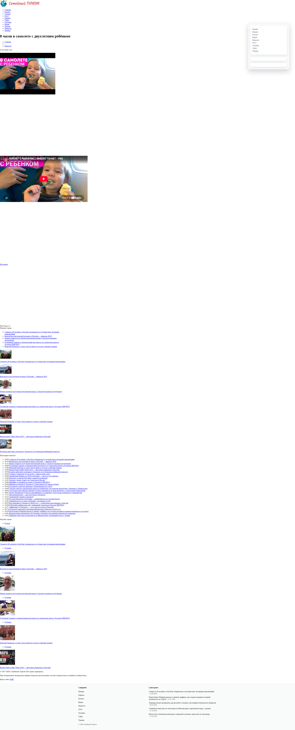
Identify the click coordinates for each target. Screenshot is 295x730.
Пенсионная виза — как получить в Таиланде (27, 495)
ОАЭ (80, 709)
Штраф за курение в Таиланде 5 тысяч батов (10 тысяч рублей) (34, 484)
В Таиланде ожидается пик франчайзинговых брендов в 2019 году (34, 509)
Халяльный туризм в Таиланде (21, 497)
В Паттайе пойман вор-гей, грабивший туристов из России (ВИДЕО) (36, 505)
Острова (8, 548)
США (80, 717)
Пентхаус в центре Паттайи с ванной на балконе (28, 478)
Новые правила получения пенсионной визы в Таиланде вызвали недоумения (31, 392)
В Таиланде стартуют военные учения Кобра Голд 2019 (30, 486)
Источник (4, 264)
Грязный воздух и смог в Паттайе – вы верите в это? (30, 501)
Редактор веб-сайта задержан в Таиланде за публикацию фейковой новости (30, 452)
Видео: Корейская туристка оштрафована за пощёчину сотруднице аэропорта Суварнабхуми (45, 493)
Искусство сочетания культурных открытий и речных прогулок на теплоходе (179, 714)
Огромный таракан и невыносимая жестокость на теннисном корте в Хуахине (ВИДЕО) (35, 407)
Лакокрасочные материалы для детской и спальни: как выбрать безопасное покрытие (41, 513)
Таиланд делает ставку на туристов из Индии (27, 480)
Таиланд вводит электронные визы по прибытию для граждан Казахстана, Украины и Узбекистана (48, 488)
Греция (81, 691)
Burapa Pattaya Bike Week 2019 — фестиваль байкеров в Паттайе (25, 437)
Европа (81, 695)
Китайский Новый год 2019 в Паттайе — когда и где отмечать (33, 476)
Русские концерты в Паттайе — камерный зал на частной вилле (34, 499)
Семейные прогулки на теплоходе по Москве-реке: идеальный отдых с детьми (39, 515)
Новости (8, 46)
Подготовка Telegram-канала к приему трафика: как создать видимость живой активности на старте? (49, 511)
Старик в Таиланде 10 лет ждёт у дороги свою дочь (29, 474)
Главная (8, 42)
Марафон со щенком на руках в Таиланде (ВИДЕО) (29, 482)
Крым (80, 702)
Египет (7, 523)
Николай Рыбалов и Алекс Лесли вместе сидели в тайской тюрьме (31, 347)
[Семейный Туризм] (19, 6)
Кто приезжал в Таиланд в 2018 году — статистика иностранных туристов (38, 503)
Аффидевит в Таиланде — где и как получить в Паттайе (31, 507)
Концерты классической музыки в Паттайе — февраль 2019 (28, 336)
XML (12, 679)
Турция (81, 720)
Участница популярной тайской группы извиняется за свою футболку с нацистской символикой (47, 491)
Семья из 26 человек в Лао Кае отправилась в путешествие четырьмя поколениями (32, 362)
